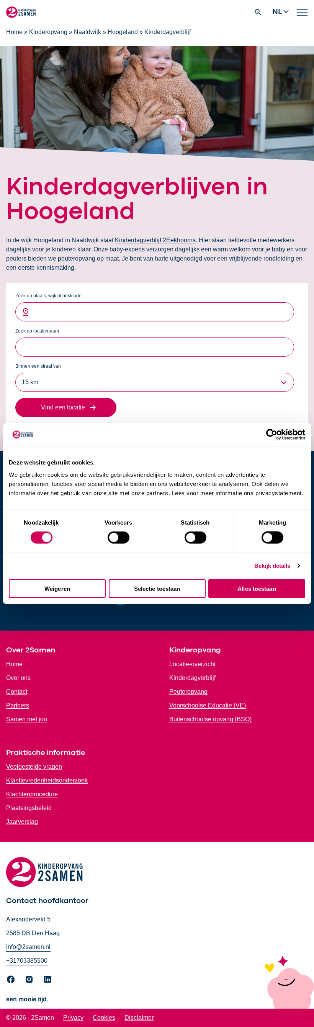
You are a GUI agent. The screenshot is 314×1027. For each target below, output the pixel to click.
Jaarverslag (22, 821)
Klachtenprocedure (32, 794)
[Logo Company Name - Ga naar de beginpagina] (21, 12)
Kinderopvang (48, 32)
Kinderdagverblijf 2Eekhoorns (155, 240)
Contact (16, 691)
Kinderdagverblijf (192, 678)
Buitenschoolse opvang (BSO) (210, 719)
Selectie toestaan (157, 588)
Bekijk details (272, 565)
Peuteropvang (188, 691)
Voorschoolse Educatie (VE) (207, 705)
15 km (30, 382)
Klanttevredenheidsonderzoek (47, 780)
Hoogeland (123, 32)
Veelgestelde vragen (34, 766)
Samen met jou (26, 719)
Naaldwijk (87, 32)
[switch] (118, 537)
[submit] (65, 407)
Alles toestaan (256, 588)
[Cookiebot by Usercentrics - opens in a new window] (271, 434)
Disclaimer (139, 1017)
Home (14, 32)
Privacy (73, 1017)
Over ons (18, 678)
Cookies (104, 1017)
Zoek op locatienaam (37, 331)
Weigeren (57, 588)
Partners (17, 705)
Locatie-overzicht (192, 664)
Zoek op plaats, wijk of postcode (48, 295)
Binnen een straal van (38, 366)
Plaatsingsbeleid (29, 808)
